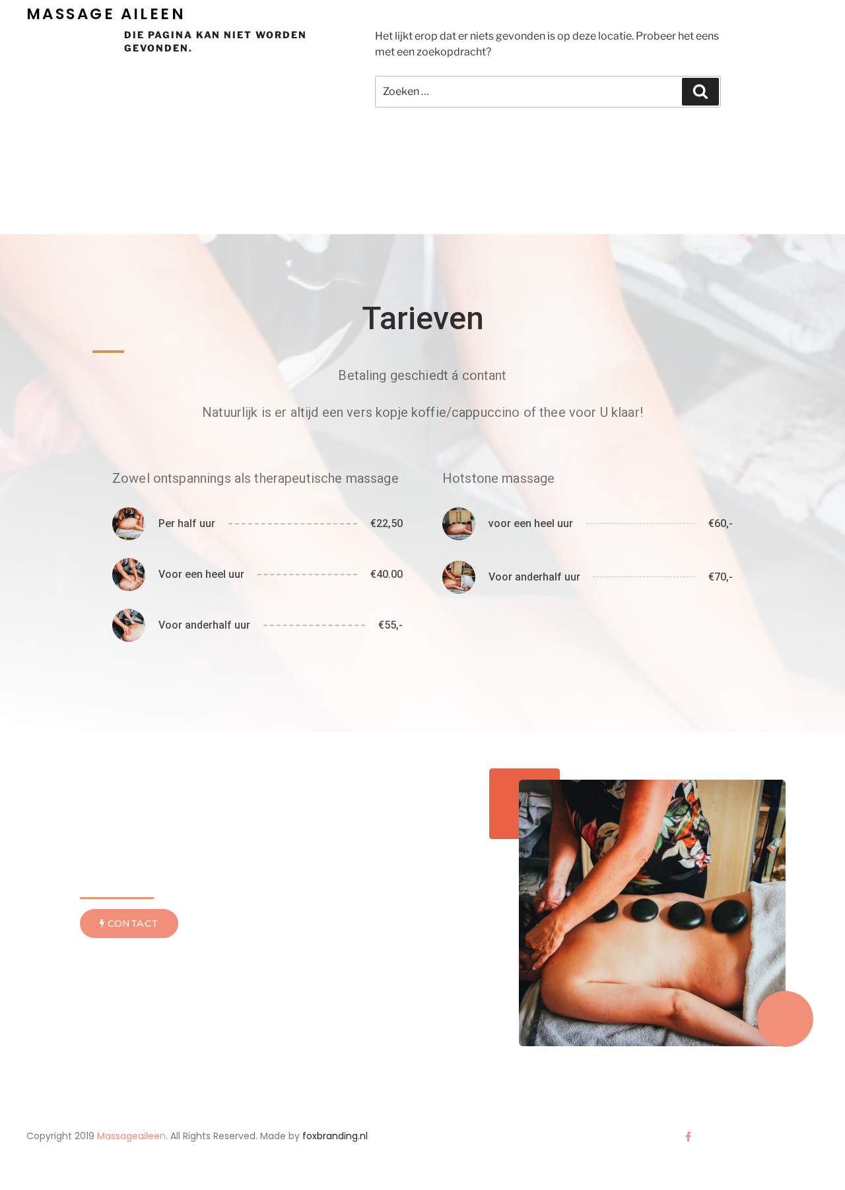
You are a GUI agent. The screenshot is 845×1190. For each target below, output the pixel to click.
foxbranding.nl (335, 1136)
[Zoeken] (700, 92)
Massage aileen (106, 13)
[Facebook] (687, 1136)
